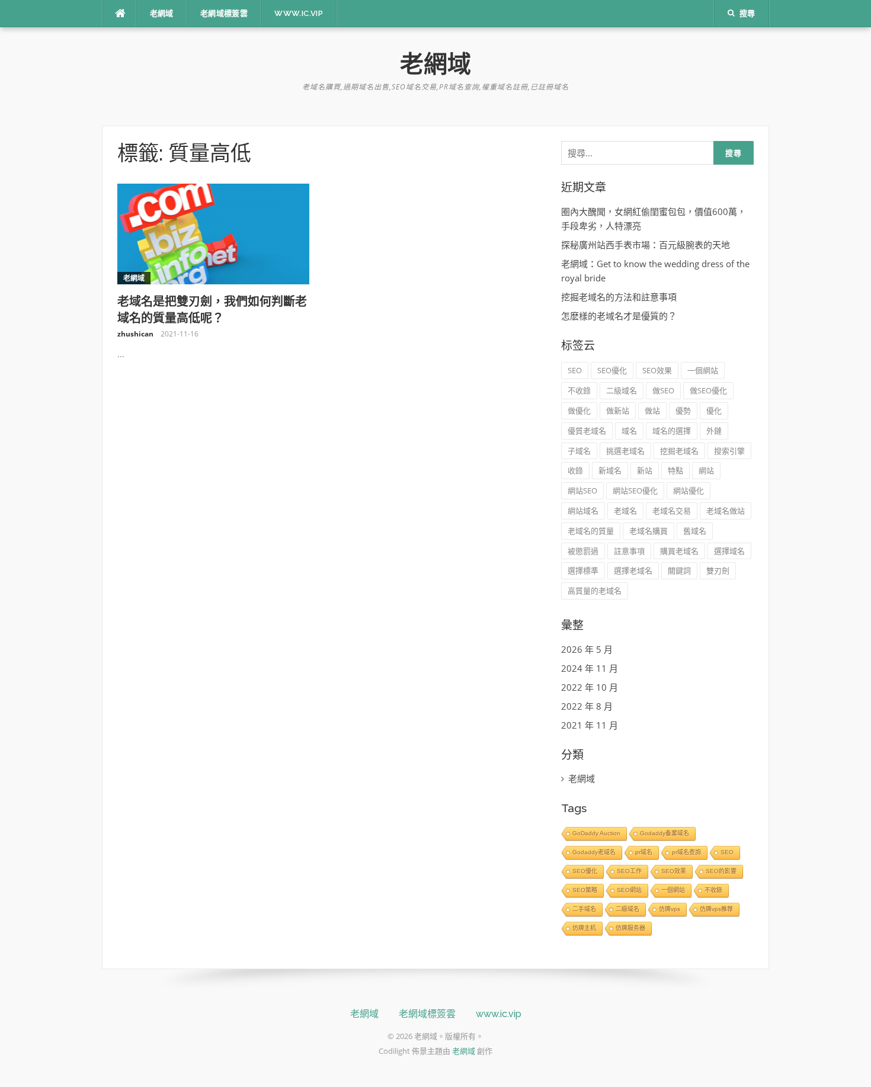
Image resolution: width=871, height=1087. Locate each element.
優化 (714, 410)
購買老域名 (679, 551)
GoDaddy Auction (596, 833)
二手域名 (584, 909)
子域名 (579, 450)
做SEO (663, 390)
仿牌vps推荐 (716, 909)
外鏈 (714, 430)
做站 (652, 410)
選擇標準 (583, 570)
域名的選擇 (671, 430)
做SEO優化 (708, 390)
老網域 (162, 13)
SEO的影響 (721, 871)
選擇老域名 (633, 570)
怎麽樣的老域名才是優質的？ (619, 316)
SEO (575, 370)
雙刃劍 (717, 570)
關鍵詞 (679, 570)
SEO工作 (629, 871)
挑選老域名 (625, 450)
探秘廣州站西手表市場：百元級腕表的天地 (645, 245)
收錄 (575, 470)
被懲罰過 (583, 551)
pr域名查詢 (686, 852)
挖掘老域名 (679, 450)
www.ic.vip (298, 13)
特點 (675, 470)
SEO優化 (612, 370)
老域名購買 (648, 530)
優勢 (683, 410)
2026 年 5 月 (587, 649)
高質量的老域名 (595, 590)
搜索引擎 (729, 450)
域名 (629, 430)
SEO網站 (629, 890)
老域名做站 (725, 510)
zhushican (135, 334)
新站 (644, 470)
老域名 (625, 510)
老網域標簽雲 (224, 13)
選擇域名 (729, 551)
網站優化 (688, 490)
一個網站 (702, 370)
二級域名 (621, 390)
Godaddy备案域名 (664, 833)
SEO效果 (657, 370)
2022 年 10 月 (589, 687)
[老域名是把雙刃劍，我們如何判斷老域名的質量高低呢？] (213, 233)
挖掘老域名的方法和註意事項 (619, 297)
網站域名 (583, 510)
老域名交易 (671, 510)
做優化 (579, 410)
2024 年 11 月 (589, 668)
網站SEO (582, 490)
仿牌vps (669, 909)
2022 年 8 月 (587, 706)
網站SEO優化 (635, 490)
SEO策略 (584, 890)
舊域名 (694, 530)
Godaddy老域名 (594, 852)
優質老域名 (587, 430)
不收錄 (579, 390)
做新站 (617, 410)
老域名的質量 (591, 530)
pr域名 (643, 852)
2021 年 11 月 (589, 725)
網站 (706, 470)
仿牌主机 (584, 928)
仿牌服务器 (630, 928)
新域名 (610, 470)
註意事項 (629, 551)
